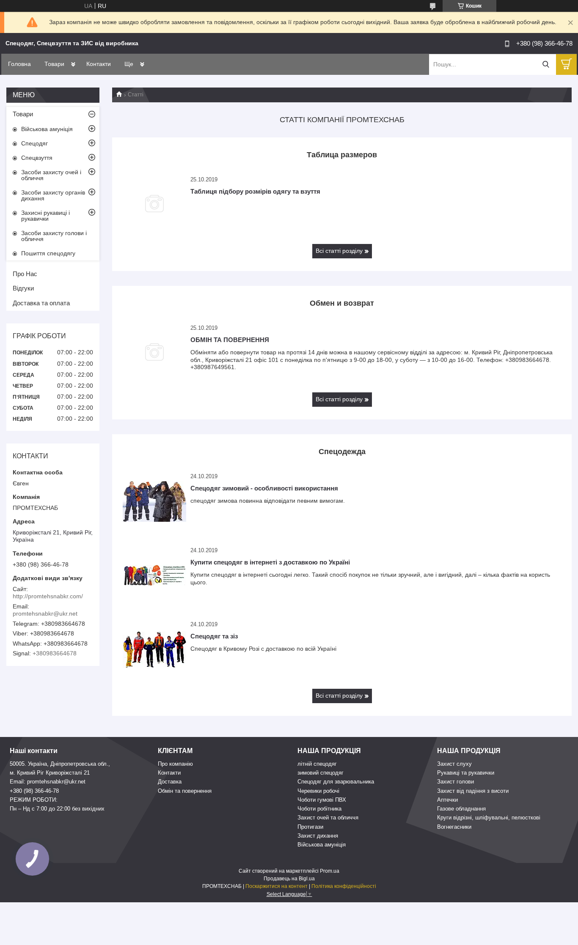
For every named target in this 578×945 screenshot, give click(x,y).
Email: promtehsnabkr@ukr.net (47, 781)
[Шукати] (545, 64)
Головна (19, 63)
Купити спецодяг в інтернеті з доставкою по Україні (270, 562)
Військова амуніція (47, 129)
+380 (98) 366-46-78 (34, 791)
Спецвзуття (36, 157)
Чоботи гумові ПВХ (321, 800)
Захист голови (455, 781)
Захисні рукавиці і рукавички (45, 215)
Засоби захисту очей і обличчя (51, 175)
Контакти (98, 63)
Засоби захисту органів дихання (53, 195)
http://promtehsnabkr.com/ (48, 596)
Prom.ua (329, 871)
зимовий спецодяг (320, 773)
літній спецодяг (317, 764)
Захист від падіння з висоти (473, 791)
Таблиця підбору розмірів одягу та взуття (255, 191)
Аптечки (447, 800)
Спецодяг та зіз (214, 636)
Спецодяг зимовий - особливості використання (264, 488)
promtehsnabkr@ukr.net (45, 613)
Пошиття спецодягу (48, 253)
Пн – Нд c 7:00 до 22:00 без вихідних (57, 808)
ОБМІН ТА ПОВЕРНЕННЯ (229, 339)
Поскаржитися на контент (276, 886)
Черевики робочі (318, 791)
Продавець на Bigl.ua (289, 879)
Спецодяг (34, 143)
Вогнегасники (454, 827)
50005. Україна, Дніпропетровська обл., (60, 764)
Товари (54, 63)
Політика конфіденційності (343, 886)
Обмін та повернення (185, 791)
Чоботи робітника (319, 808)
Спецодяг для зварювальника (335, 781)
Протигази (310, 827)
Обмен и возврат (342, 303)
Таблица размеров (342, 155)
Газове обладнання (461, 808)
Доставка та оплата (41, 303)
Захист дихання (317, 836)
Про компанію (175, 764)
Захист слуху (454, 764)
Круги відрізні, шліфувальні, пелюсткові (488, 817)
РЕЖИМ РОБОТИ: (34, 800)
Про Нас (25, 273)
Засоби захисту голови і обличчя (54, 236)
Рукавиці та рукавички (465, 773)
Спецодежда (342, 451)
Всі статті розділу (339, 250)
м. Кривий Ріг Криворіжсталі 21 (50, 773)
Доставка (170, 781)
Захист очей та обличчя (327, 817)
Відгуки (23, 288)
